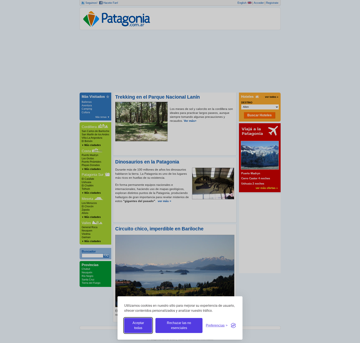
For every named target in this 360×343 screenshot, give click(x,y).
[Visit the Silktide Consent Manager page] (233, 325)
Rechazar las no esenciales (179, 325)
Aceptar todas (138, 325)
